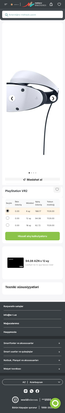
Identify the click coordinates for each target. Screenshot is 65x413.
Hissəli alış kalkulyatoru (32, 236)
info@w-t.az (10, 315)
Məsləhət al (34, 179)
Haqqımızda (10, 332)
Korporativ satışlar (13, 306)
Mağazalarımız (11, 323)
